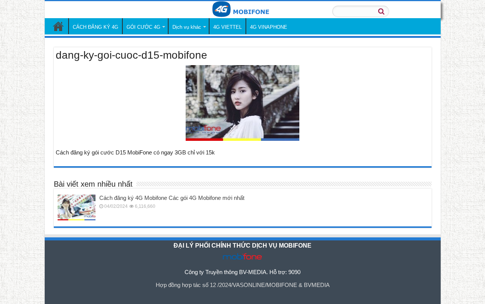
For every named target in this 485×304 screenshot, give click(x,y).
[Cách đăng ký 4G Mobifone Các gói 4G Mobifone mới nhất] (76, 207)
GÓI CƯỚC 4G (143, 27)
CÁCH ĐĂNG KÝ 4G (95, 27)
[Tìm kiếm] (381, 11)
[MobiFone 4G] (243, 9)
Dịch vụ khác (186, 27)
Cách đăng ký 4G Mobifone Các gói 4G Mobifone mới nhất (171, 198)
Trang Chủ (58, 26)
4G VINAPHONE (268, 27)
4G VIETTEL (227, 27)
